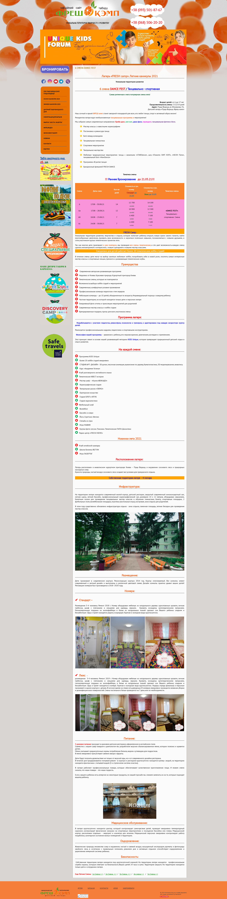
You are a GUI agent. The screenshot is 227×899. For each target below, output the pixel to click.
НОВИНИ (47, 138)
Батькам (91, 888)
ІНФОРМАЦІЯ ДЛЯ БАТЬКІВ (53, 117)
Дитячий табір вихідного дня (53, 111)
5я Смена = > (152, 874)
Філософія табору (50, 133)
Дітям (80, 888)
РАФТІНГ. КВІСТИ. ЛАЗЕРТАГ (53, 122)
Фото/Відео (48, 128)
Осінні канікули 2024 (52, 99)
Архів (115, 888)
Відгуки (47, 149)
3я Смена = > (125, 874)
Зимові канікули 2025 (52, 104)
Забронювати (128, 888)
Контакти (104, 888)
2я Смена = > (110, 874)
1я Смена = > (97, 874)
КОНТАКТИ (47, 144)
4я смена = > (139, 874)
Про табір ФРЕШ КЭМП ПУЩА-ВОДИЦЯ (52, 93)
